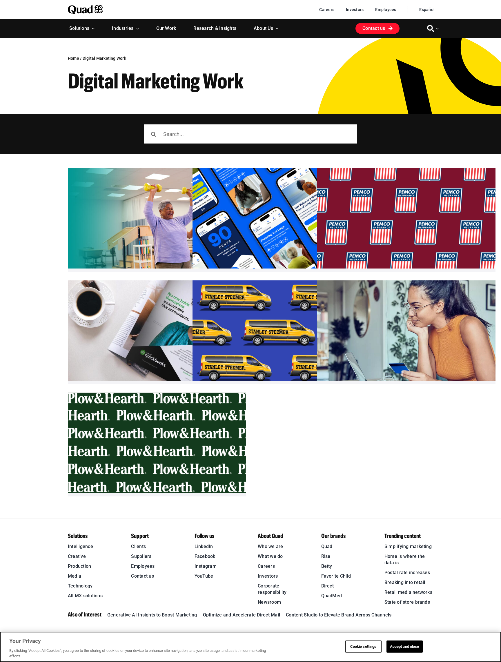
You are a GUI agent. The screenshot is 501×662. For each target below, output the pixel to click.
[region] (250, 647)
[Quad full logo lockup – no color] (85, 7)
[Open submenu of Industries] (136, 28)
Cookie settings (363, 646)
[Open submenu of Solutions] (92, 28)
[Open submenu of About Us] (275, 28)
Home (73, 58)
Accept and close (404, 646)
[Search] (430, 28)
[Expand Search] (438, 28)
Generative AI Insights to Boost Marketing (152, 615)
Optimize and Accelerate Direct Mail (241, 615)
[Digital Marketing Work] (157, 218)
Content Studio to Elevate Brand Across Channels (338, 615)
